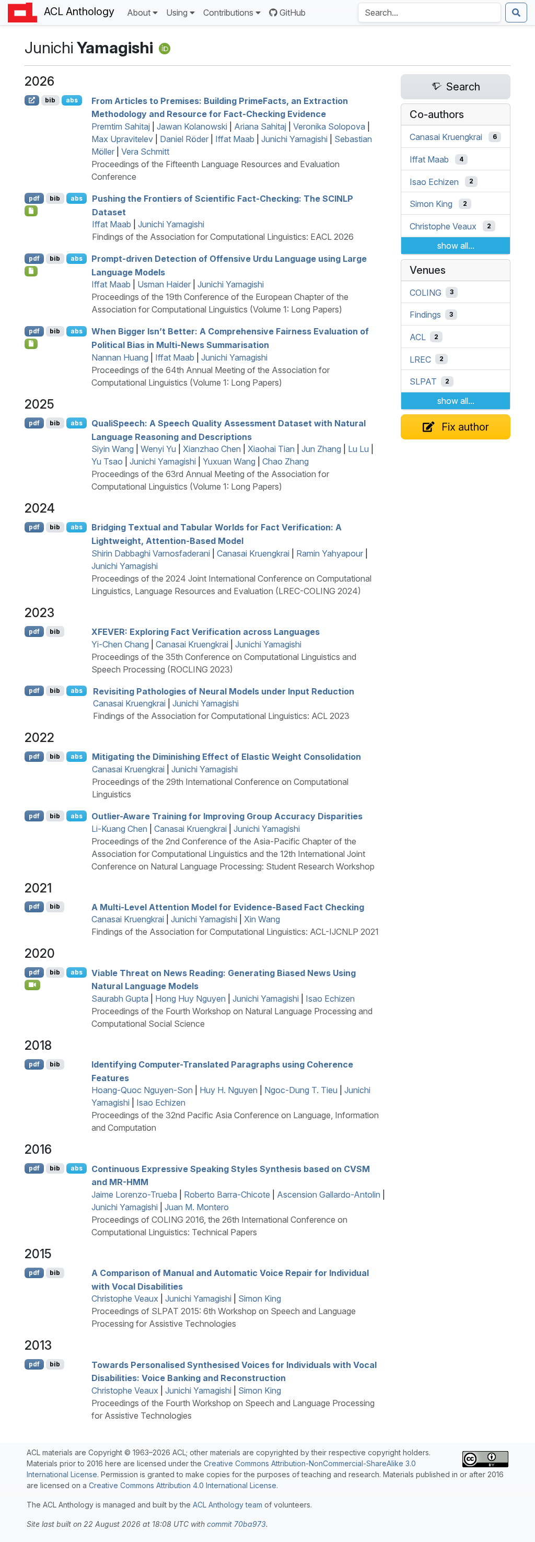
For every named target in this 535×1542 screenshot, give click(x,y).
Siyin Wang (112, 449)
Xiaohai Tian (271, 449)
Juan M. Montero (197, 1207)
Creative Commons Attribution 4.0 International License (182, 1485)
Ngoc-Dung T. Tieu (301, 1090)
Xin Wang (262, 919)
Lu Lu (358, 449)
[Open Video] (32, 985)
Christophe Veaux (124, 1298)
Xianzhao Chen (212, 449)
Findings (425, 314)
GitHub (293, 12)
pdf (34, 198)
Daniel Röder (184, 139)
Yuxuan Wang (229, 461)
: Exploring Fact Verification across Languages (205, 632)
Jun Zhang (321, 449)
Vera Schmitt (145, 151)
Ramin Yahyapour (329, 553)
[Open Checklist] (31, 210)
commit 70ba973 (236, 1524)
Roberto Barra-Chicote (227, 1194)
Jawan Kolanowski (192, 126)
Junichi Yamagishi (294, 139)
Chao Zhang (285, 461)
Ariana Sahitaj (260, 126)
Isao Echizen (330, 998)
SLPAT (423, 381)
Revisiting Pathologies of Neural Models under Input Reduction (223, 691)
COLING (425, 292)
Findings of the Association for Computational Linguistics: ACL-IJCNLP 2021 (235, 931)
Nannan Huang (119, 357)
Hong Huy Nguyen (190, 998)
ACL (418, 337)
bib (50, 100)
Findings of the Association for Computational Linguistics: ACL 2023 (221, 716)
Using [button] (177, 12)
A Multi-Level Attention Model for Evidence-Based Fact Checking (227, 906)
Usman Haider (164, 284)
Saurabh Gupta (119, 998)
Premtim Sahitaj (120, 126)
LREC (420, 359)
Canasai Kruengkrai (253, 553)
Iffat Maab (234, 139)
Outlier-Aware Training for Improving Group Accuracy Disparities (227, 816)
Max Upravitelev (122, 139)
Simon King (259, 1298)
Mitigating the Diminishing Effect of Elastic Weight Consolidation (226, 756)
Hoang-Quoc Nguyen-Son (142, 1090)
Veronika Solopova (329, 126)
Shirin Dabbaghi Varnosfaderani (150, 553)
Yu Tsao (107, 461)
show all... (455, 245)
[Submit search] (516, 12)
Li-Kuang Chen (119, 829)
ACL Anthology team (227, 1504)
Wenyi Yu (158, 449)
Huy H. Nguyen (229, 1090)
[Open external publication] (32, 100)
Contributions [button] (228, 12)
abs (72, 100)
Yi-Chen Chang (120, 644)
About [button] (138, 12)
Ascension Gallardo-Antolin (328, 1194)
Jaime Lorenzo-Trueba (134, 1194)
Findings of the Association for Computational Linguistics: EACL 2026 (223, 236)
